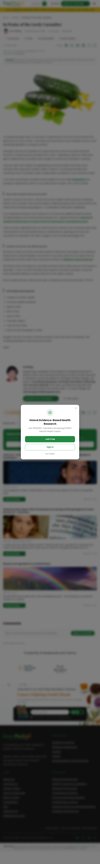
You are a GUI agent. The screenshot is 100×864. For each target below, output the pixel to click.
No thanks (50, 453)
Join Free (50, 439)
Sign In (50, 447)
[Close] (76, 408)
